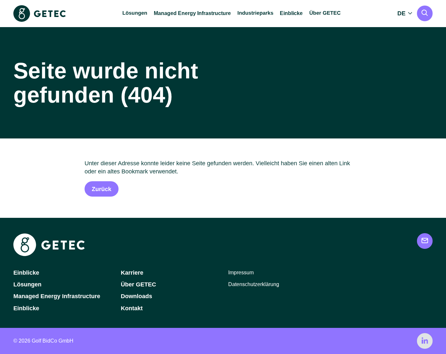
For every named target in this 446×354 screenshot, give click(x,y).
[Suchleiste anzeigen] (425, 13)
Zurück (101, 189)
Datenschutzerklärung (253, 284)
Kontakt (132, 308)
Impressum (241, 272)
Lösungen (27, 284)
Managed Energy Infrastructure (192, 13)
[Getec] (49, 254)
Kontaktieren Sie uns (425, 241)
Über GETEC (138, 284)
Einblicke (291, 13)
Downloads (136, 296)
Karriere (132, 272)
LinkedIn (425, 341)
